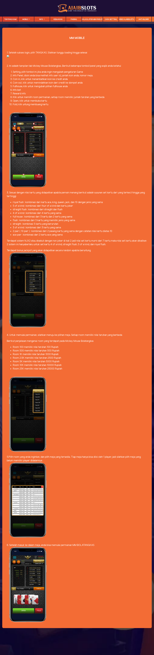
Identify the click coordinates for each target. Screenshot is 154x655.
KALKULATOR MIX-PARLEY (92, 19)
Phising (74, 19)
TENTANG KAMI (10, 19)
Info (41, 19)
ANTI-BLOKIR (144, 19)
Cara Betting (111, 19)
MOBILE (25, 19)
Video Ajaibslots (126, 19)
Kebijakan (58, 19)
